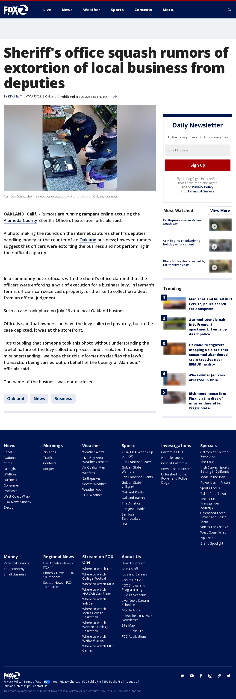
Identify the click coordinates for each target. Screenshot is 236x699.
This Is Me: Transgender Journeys (209, 503)
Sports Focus (210, 488)
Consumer (11, 485)
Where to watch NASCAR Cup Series (97, 591)
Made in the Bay (212, 477)
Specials (208, 445)
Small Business (15, 574)
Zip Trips (49, 452)
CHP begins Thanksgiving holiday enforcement (182, 242)
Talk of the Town (213, 493)
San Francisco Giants (137, 477)
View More (220, 210)
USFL (126, 524)
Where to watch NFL (97, 568)
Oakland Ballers (133, 497)
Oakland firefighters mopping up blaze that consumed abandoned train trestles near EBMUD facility (209, 354)
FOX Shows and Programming (133, 587)
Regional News (58, 556)
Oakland (50, 96)
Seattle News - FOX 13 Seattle (57, 584)
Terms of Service (200, 191)
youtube (191, 675)
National (10, 457)
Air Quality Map (93, 467)
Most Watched (178, 210)
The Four (207, 462)
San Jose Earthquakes (131, 516)
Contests (49, 463)
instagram (210, 675)
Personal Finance (16, 563)
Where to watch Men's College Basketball (94, 613)
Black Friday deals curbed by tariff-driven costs (184, 263)
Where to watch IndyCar (94, 601)
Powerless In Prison (176, 468)
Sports (128, 445)
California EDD (172, 452)
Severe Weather (94, 484)
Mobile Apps (131, 610)
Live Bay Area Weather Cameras (95, 459)
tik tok (219, 675)
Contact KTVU (132, 580)
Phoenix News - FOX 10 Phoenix (58, 575)
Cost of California (174, 463)
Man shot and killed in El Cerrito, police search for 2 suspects (210, 304)
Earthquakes (91, 478)
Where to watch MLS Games (98, 648)
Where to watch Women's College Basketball (95, 626)
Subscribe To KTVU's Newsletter (137, 617)
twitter (228, 675)
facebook (201, 675)
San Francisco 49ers (137, 462)
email (182, 675)
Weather (91, 445)
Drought (10, 468)
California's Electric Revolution (214, 454)
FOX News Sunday (17, 502)
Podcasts (11, 491)
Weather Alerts (93, 452)
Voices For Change (214, 527)
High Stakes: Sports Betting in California (215, 469)
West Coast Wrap (17, 496)
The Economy (14, 568)
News (39, 398)
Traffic (48, 457)
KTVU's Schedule (134, 595)
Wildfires (10, 474)
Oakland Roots (133, 492)
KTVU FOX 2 (33, 96)
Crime (8, 463)
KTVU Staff (14, 96)
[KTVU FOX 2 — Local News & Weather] (19, 9)
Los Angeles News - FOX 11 (58, 565)
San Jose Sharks (133, 509)
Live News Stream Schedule (135, 602)
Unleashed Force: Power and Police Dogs (174, 478)
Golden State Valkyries (131, 484)
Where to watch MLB (98, 584)
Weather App (92, 489)
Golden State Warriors (131, 469)
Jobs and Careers (134, 574)
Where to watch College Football (94, 576)
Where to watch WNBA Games (94, 638)
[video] (220, 224)
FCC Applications (134, 636)
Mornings (53, 445)
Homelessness (172, 457)
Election (9, 507)
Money (11, 556)
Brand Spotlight (211, 543)
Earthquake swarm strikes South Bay (182, 222)
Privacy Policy (202, 187)
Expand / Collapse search (229, 9)
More (168, 9)
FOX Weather (92, 495)
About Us (131, 556)
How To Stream (133, 563)
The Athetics (131, 503)
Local (8, 452)
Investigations (176, 445)
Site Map (128, 625)
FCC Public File (132, 631)
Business (63, 398)
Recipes (49, 468)
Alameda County (20, 220)
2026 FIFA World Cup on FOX (137, 454)
